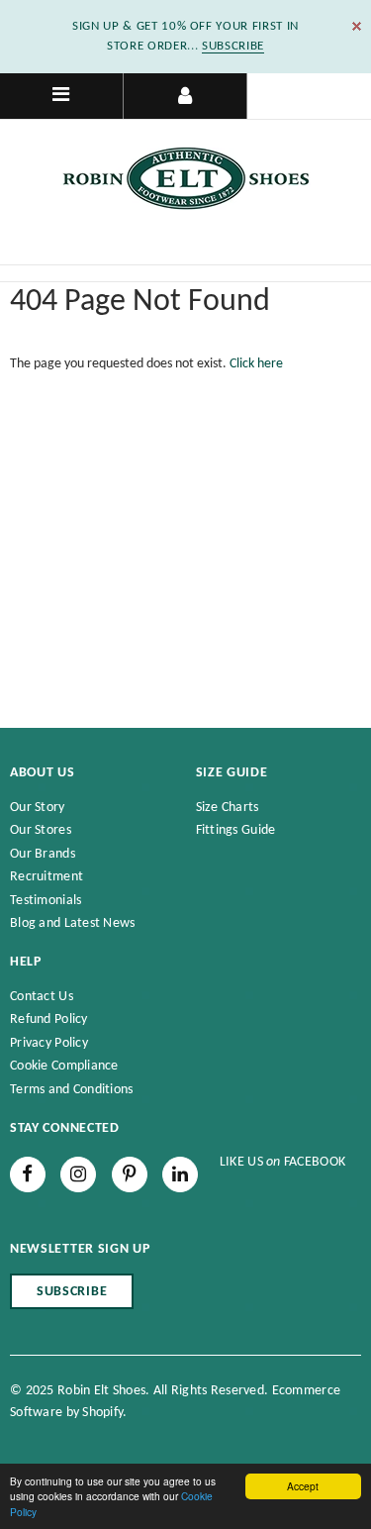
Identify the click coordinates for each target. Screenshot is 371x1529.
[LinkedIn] (180, 1174)
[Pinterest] (129, 1174)
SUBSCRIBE (233, 46)
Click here (256, 364)
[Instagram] (78, 1174)
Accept (303, 1485)
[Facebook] (28, 1174)
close (356, 26)
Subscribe (72, 1291)
